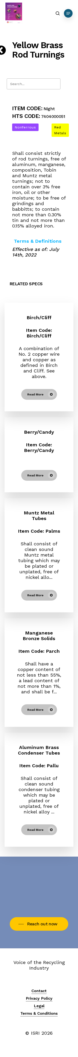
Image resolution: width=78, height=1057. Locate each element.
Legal (39, 1006)
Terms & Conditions (39, 1013)
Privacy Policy (39, 998)
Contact (39, 990)
